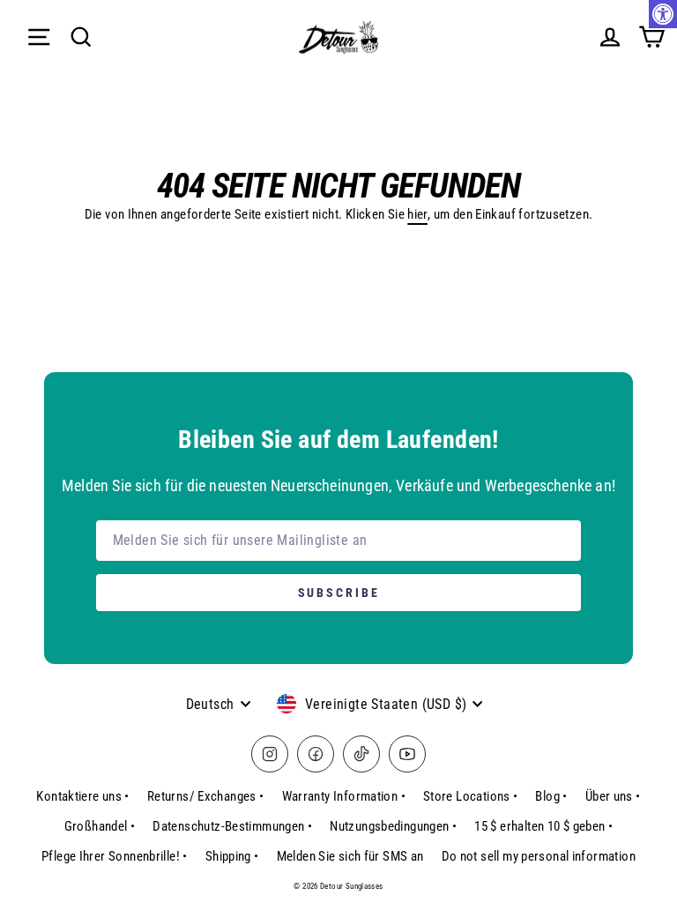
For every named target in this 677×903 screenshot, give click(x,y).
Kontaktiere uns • (83, 796)
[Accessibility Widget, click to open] (663, 14)
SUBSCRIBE (339, 593)
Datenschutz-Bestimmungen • (232, 826)
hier (417, 214)
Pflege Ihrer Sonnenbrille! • (114, 856)
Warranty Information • (343, 796)
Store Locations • (470, 796)
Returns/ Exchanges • (205, 796)
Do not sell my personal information (539, 856)
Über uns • (613, 796)
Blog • (551, 796)
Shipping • (232, 856)
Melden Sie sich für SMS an (350, 856)
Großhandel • (100, 826)
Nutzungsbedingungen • (393, 826)
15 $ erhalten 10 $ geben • (543, 826)
